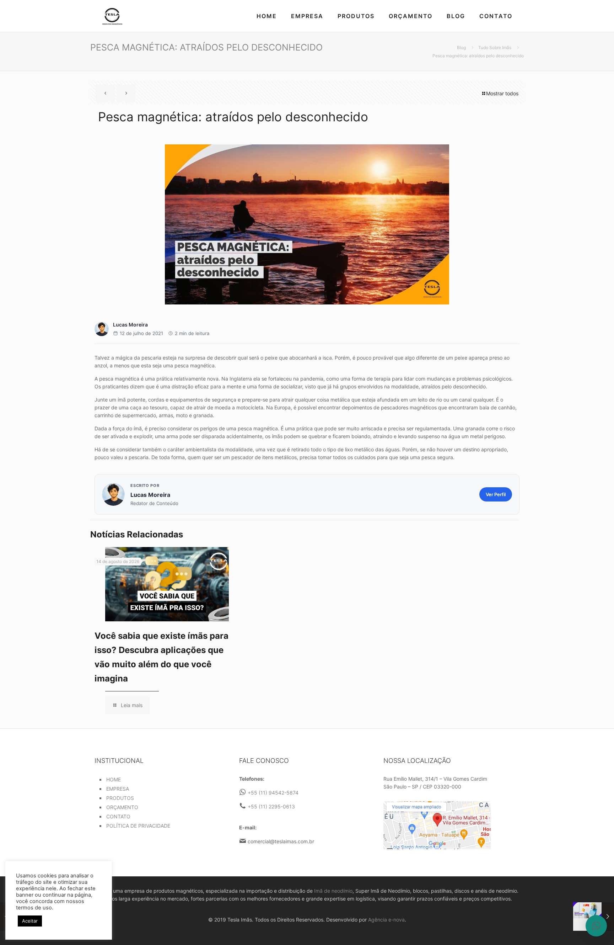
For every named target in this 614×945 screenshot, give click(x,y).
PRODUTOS (120, 798)
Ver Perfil (496, 494)
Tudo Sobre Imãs (494, 47)
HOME (113, 779)
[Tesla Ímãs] (112, 16)
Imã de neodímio (333, 891)
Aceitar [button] (30, 921)
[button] (596, 925)
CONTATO (118, 816)
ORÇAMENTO (122, 807)
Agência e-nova (386, 920)
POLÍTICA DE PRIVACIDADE (138, 826)
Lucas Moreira (130, 325)
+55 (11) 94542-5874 (273, 793)
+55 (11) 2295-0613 (271, 806)
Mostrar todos (502, 93)
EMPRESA (117, 789)
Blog (461, 47)
